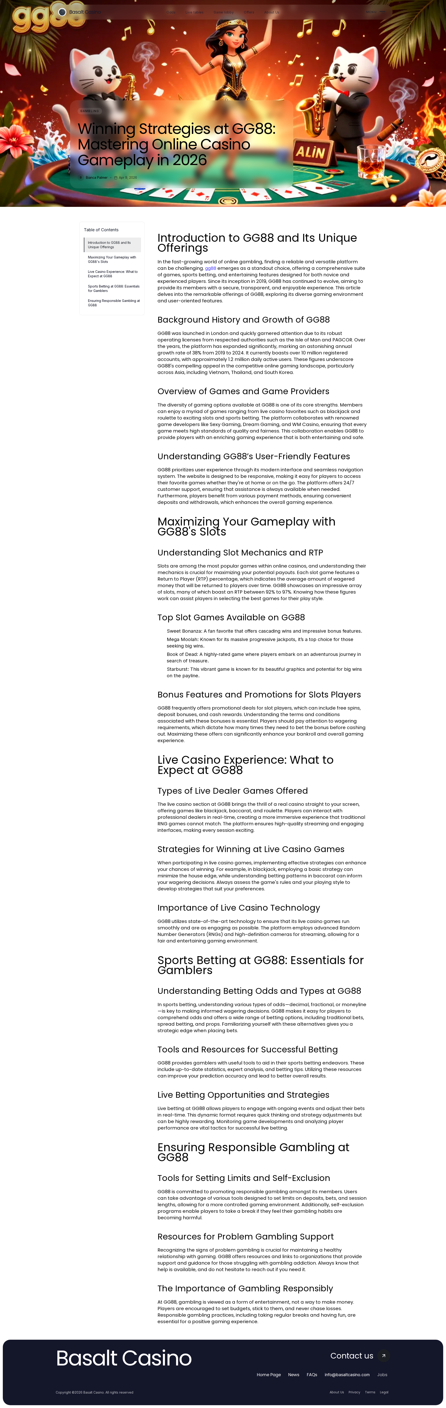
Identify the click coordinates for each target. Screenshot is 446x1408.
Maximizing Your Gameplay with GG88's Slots (112, 259)
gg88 (210, 268)
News (293, 1375)
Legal (384, 1392)
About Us (337, 1392)
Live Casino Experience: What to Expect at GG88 (113, 274)
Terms (370, 1392)
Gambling (89, 111)
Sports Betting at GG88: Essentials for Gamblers (114, 288)
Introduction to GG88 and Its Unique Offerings (109, 245)
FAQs (312, 1375)
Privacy (354, 1392)
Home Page (269, 1375)
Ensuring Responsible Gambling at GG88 (114, 303)
